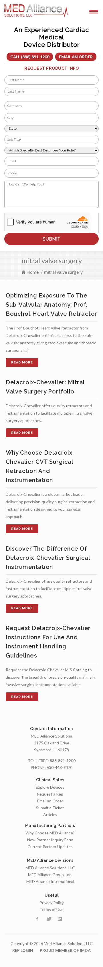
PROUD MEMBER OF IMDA (65, 950)
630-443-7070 (59, 767)
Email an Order (76, 56)
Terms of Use (51, 909)
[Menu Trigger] (93, 11)
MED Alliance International (50, 881)
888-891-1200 (63, 760)
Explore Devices (50, 787)
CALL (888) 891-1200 (29, 56)
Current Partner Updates (50, 846)
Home (32, 272)
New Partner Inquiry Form (50, 839)
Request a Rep (50, 794)
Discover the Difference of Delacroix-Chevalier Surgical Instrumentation (48, 557)
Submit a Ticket (50, 807)
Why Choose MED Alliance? (50, 832)
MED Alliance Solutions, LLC (50, 867)
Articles (50, 814)
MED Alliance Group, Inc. (50, 874)
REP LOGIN (22, 950)
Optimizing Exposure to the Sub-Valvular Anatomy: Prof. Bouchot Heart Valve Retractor (51, 304)
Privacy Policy (51, 902)
